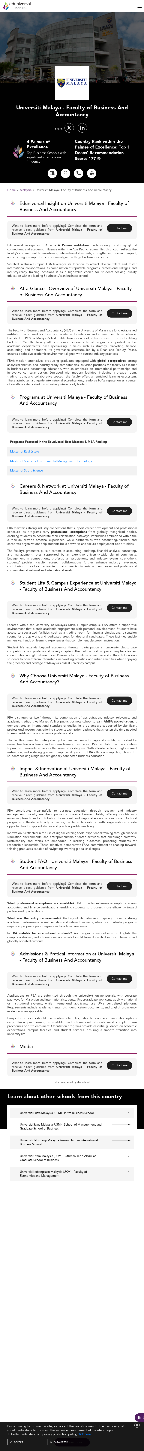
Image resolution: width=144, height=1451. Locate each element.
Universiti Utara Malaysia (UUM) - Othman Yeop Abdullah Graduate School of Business (58, 1158)
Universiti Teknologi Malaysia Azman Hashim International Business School (59, 1142)
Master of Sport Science (26, 470)
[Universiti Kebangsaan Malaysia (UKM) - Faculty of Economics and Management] (118, 1172)
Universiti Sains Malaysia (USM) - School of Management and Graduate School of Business (61, 1127)
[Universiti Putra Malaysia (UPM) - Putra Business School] (118, 1113)
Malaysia (26, 190)
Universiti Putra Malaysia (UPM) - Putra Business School (57, 1113)
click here (84, 1434)
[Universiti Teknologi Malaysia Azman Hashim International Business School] (118, 1140)
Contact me (120, 228)
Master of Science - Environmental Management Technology (51, 461)
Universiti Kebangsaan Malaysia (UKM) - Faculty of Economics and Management (53, 1174)
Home (11, 190)
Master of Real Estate (24, 451)
